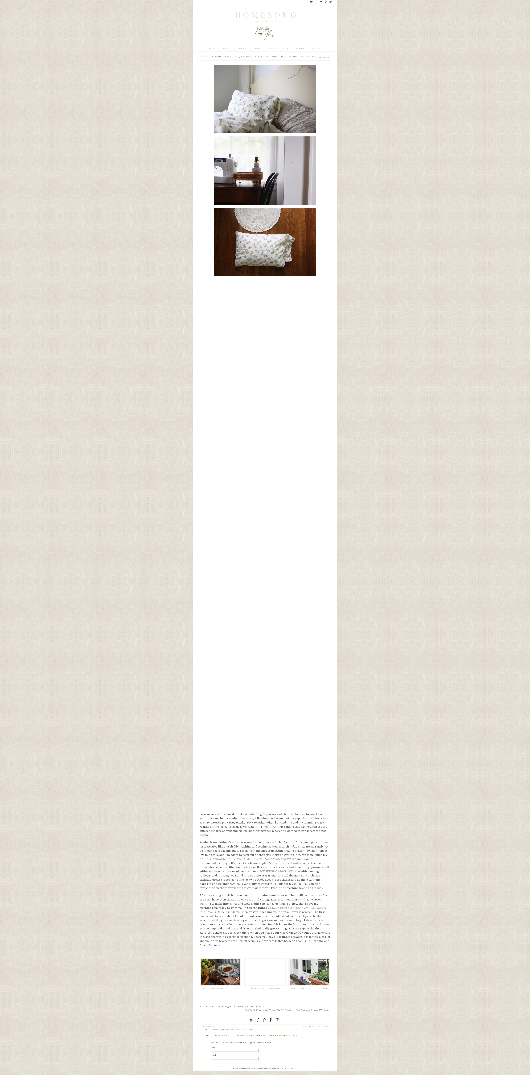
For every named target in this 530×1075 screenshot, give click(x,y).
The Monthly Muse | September (265, 988)
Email (213, 1055)
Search (300, 48)
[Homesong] (265, 43)
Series (258, 48)
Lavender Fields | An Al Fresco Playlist (309, 988)
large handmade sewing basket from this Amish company (248, 858)
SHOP (272, 48)
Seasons (242, 48)
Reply (251, 1029)
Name (213, 1047)
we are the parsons (289, 1068)
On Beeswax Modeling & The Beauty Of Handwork (232, 1006)
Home (212, 48)
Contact (316, 48)
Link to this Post (309, 1027)
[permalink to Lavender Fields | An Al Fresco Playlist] (309, 972)
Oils (285, 48)
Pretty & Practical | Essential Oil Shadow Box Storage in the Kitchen (287, 1010)
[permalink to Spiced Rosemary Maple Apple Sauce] (220, 972)
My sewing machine (276, 871)
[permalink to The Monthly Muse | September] (265, 972)
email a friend (322, 1027)
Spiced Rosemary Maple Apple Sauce (220, 988)
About (226, 48)
